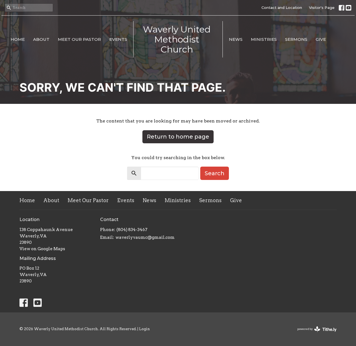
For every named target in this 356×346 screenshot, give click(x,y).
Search (214, 173)
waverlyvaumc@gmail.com (145, 237)
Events (118, 39)
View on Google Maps (42, 248)
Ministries (264, 39)
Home (18, 39)
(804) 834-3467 (132, 229)
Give (321, 39)
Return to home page (178, 136)
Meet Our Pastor (79, 39)
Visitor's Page (322, 7)
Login (144, 329)
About (41, 39)
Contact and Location (281, 7)
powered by (314, 333)
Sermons (296, 39)
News (236, 39)
